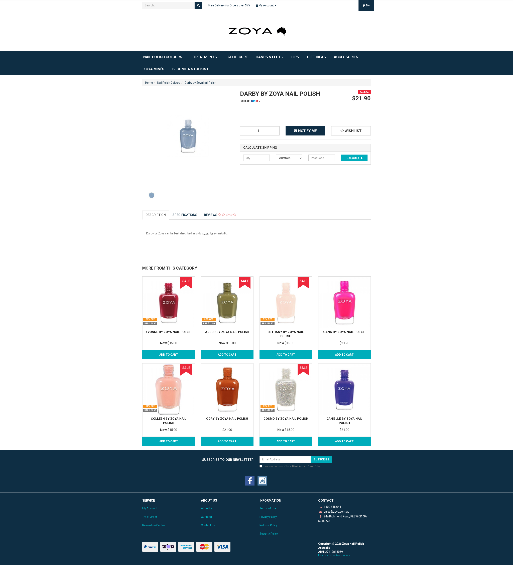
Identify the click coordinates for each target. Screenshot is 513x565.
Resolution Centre (153, 525)
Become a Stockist (190, 69)
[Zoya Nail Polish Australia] (256, 30)
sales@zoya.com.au (336, 511)
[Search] (198, 5)
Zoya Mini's (153, 69)
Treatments (205, 57)
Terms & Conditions (294, 466)
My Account (149, 508)
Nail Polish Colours (163, 57)
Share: (246, 101)
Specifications (185, 215)
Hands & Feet (268, 57)
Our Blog (206, 516)
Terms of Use (268, 508)
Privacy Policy (314, 466)
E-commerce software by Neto (334, 555)
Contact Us (208, 525)
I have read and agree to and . (292, 466)
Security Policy (269, 533)
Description (155, 215)
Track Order (149, 516)
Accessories (346, 57)
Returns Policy (269, 525)
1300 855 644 (332, 506)
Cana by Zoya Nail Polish (344, 332)
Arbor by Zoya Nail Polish (227, 332)
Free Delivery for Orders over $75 (229, 5)
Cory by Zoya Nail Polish (227, 418)
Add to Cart (168, 354)
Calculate (354, 158)
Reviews (211, 215)
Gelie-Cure (238, 57)
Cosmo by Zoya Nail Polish (286, 418)
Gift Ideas (316, 57)
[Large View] (151, 195)
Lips (295, 57)
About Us (207, 508)
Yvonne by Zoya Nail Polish (169, 332)
